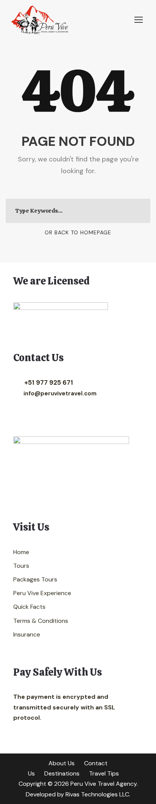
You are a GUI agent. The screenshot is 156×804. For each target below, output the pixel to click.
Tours (21, 566)
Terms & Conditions (40, 621)
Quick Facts (29, 607)
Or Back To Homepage (78, 232)
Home (21, 552)
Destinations (62, 773)
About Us (61, 763)
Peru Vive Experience (42, 593)
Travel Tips (104, 773)
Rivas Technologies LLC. (98, 794)
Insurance (26, 634)
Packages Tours (35, 579)
